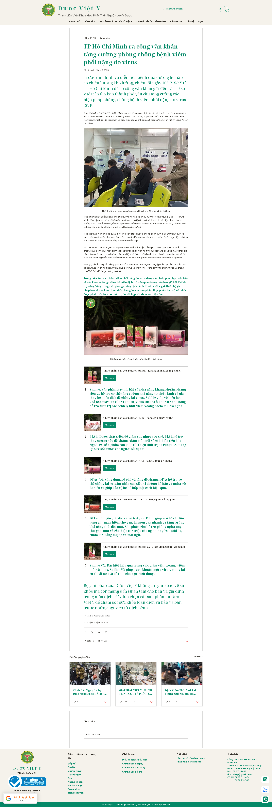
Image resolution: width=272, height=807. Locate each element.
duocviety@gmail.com (239, 774)
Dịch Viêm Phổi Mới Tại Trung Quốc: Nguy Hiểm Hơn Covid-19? (181, 692)
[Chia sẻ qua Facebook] (85, 632)
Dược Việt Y (79, 8)
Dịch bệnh (89, 622)
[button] (227, 9)
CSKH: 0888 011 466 (238, 777)
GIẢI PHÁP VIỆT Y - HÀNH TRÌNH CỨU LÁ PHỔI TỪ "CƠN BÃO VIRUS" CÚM (135, 692)
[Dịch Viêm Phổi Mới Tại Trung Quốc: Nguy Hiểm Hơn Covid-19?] (182, 673)
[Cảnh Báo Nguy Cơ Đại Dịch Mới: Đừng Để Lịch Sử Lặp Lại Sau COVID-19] (90, 673)
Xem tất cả (197, 656)
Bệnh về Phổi (102, 622)
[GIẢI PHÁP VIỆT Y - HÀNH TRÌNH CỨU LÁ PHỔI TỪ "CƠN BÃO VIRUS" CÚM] (136, 673)
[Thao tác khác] (186, 38)
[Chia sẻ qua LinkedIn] (98, 632)
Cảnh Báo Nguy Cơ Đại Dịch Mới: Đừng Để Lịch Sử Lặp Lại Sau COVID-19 (89, 692)
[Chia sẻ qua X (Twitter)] (92, 632)
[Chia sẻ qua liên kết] (105, 632)
